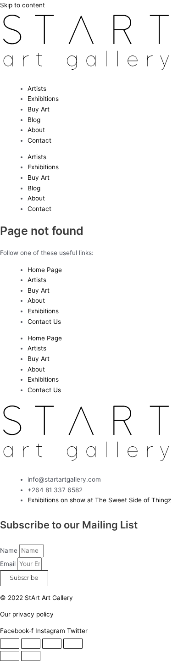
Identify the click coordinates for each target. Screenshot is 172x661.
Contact (39, 140)
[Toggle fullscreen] (30, 644)
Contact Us (44, 321)
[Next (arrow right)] (30, 656)
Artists (37, 88)
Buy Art (39, 109)
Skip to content (22, 5)
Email (8, 563)
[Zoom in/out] (9, 644)
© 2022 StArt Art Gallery (36, 597)
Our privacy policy (27, 614)
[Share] (51, 644)
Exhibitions (43, 98)
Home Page (45, 269)
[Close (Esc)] (73, 644)
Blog (34, 119)
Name (9, 550)
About (36, 129)
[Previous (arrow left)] (9, 656)
